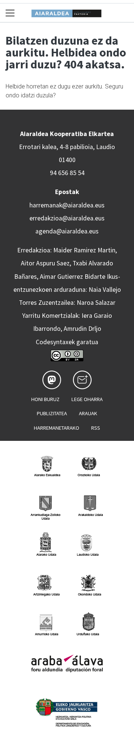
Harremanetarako (56, 427)
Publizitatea (52, 413)
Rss (95, 427)
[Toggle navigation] (10, 12)
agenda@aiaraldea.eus (67, 231)
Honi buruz (45, 399)
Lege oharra (87, 399)
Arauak (88, 413)
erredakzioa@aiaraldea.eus (67, 218)
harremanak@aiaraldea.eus (67, 205)
